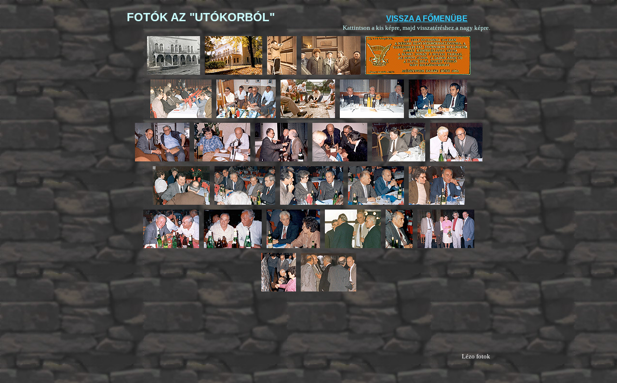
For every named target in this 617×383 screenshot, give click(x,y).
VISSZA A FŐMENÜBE (427, 18)
